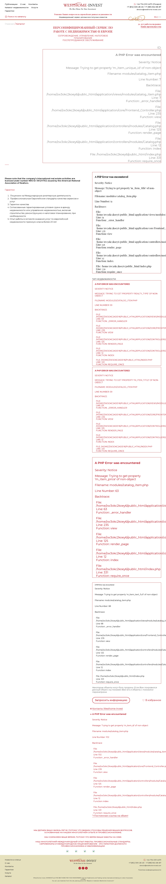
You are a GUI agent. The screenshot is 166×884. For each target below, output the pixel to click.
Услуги (34, 7)
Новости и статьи (13, 860)
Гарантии (9, 11)
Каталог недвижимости (17, 7)
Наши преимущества (151, 26)
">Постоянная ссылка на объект (110, 815)
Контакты (33, 4)
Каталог (8, 876)
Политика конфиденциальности (149, 870)
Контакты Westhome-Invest (107, 708)
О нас (23, 4)
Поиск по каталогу (17, 16)
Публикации (11, 4)
